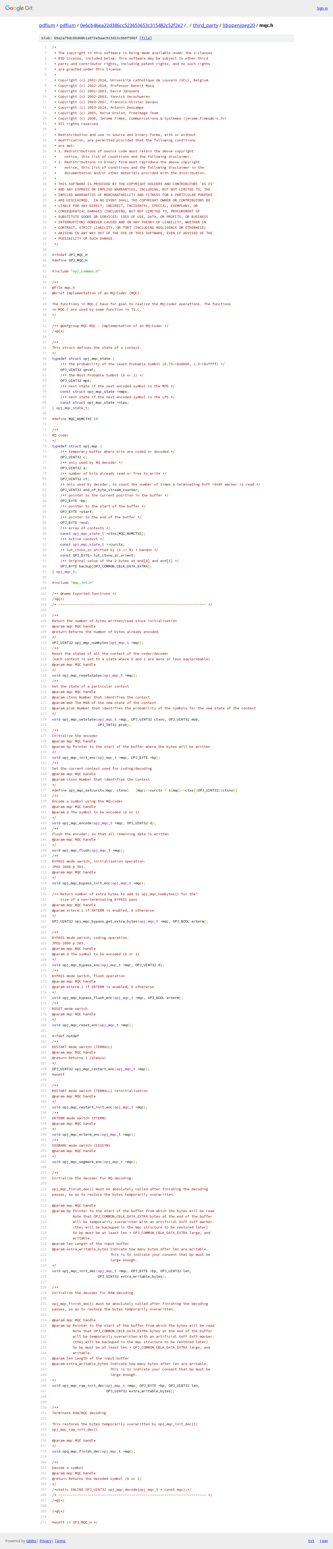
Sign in (322, 8)
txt (311, 1540)
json (323, 1540)
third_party (205, 25)
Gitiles (31, 1540)
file (146, 38)
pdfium (47, 25)
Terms (60, 1540)
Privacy (46, 1540)
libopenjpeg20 (239, 25)
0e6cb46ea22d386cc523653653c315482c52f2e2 (131, 25)
